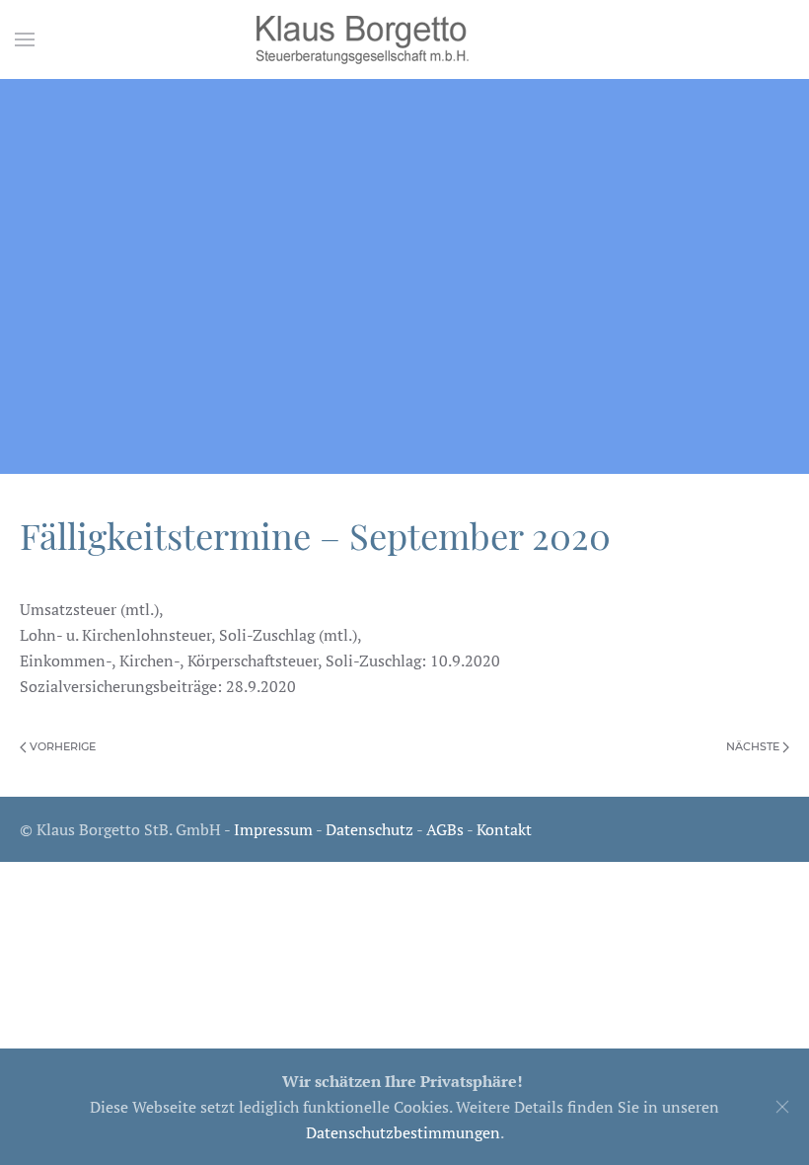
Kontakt (504, 829)
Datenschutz (369, 829)
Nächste (754, 746)
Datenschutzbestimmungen (403, 1132)
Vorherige (61, 746)
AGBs (445, 829)
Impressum (273, 829)
